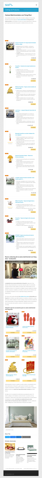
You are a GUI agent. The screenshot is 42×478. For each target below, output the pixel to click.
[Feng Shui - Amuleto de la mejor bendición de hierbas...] (10, 69)
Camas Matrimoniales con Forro (30, 468)
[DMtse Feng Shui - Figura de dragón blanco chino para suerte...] (10, 203)
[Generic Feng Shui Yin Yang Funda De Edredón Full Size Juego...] (10, 46)
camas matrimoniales (21, 19)
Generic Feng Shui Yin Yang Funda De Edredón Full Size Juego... (25, 43)
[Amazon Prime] (34, 102)
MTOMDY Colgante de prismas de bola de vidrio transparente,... (24, 236)
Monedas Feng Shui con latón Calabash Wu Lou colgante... (24, 134)
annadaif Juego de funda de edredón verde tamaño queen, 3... (24, 178)
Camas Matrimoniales (9, 429)
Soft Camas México (8, 474)
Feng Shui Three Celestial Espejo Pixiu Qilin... (28, 375)
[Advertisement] (21, 32)
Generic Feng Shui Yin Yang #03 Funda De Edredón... (12, 327)
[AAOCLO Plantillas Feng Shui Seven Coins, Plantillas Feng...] (29, 319)
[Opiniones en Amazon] (10, 142)
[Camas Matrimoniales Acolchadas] (32, 448)
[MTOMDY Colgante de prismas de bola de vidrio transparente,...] (10, 238)
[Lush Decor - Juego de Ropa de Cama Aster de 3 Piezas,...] (10, 113)
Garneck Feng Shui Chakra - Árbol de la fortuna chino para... (24, 156)
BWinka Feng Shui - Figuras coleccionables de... (11, 375)
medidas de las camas (24, 296)
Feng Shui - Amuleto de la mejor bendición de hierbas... (25, 67)
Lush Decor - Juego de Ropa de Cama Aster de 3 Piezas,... (25, 111)
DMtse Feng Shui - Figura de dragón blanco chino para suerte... (24, 201)
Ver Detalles (33, 80)
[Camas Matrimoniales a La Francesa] (10, 446)
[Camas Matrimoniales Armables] (21, 448)
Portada (21, 9)
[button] (36, 5)
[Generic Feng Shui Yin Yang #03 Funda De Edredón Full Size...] (13, 319)
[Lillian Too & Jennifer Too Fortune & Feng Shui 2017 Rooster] (29, 343)
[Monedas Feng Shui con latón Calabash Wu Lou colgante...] (10, 137)
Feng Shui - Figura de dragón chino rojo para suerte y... (25, 219)
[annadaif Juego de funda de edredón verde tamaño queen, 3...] (10, 181)
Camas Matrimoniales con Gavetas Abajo (14, 468)
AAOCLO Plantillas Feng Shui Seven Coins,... (28, 327)
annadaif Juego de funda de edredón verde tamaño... (11, 351)
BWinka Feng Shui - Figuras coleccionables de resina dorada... (25, 87)
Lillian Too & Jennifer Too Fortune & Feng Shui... (29, 351)
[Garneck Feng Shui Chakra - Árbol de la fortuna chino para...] (10, 159)
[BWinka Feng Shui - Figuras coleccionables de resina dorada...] (10, 90)
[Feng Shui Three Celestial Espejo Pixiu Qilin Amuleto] (29, 367)
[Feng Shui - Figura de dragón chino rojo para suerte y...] (10, 220)
